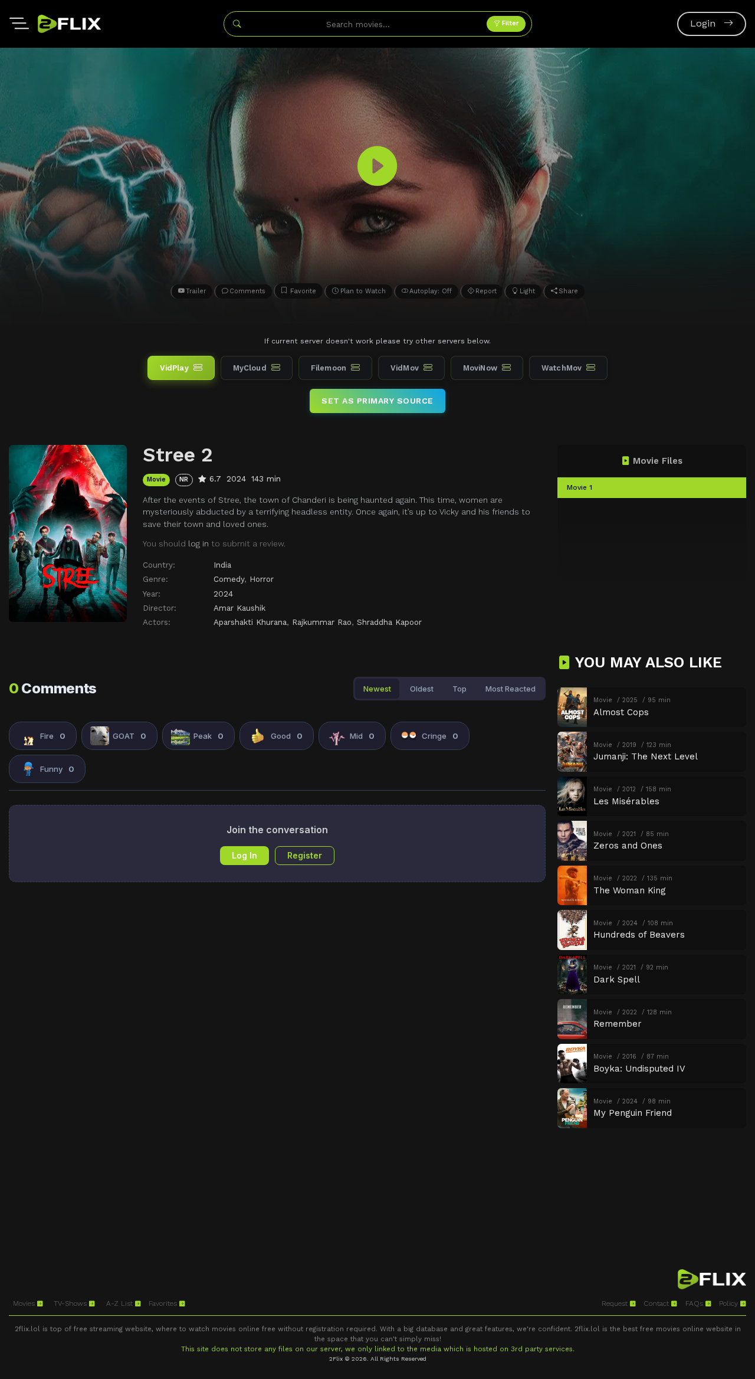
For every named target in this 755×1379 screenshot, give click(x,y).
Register (304, 855)
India (222, 564)
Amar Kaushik (239, 607)
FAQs (695, 1303)
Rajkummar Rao (322, 622)
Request (616, 1303)
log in (198, 543)
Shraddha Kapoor (389, 622)
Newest (377, 688)
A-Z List (120, 1303)
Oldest (422, 688)
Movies (25, 1303)
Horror (262, 579)
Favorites (164, 1303)
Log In (244, 855)
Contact (657, 1303)
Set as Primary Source (377, 400)
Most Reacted (510, 688)
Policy (729, 1303)
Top (459, 688)
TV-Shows (71, 1303)
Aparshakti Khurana (250, 622)
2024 (223, 593)
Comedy (229, 579)
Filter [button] (509, 23)
